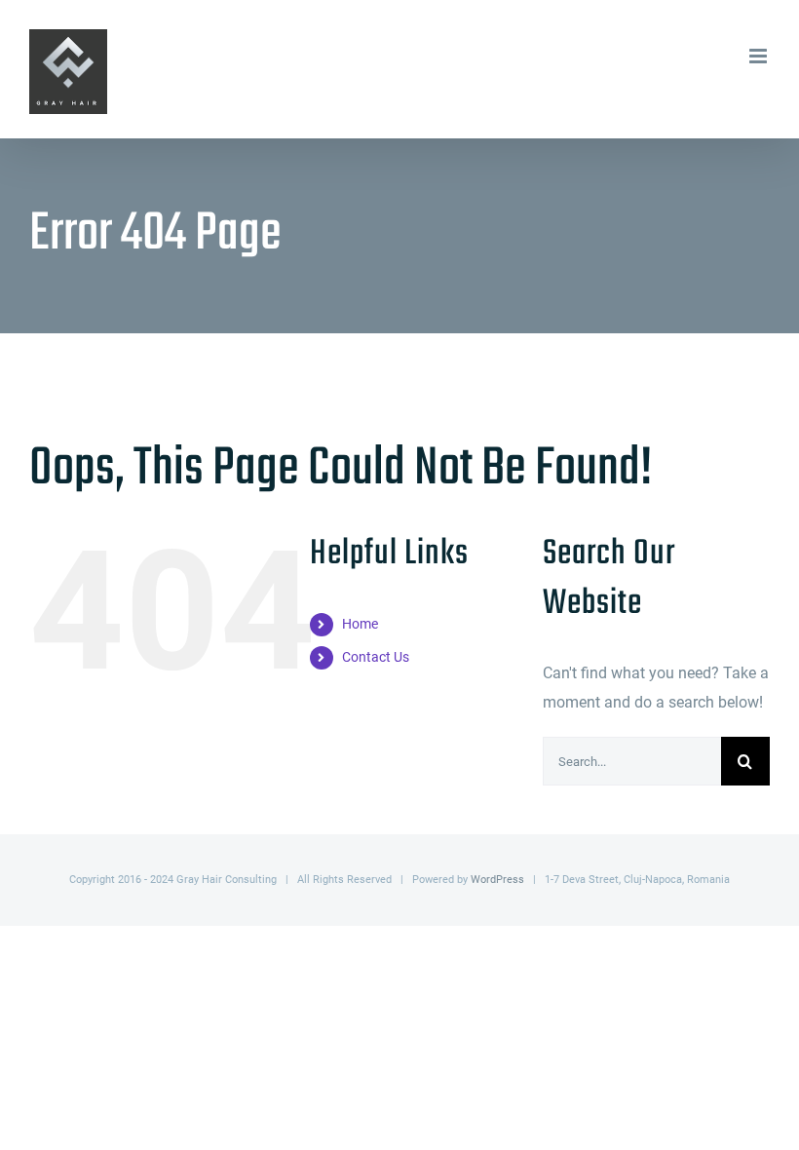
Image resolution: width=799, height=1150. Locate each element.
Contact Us (375, 657)
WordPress (497, 879)
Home (360, 624)
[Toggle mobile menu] (759, 56)
